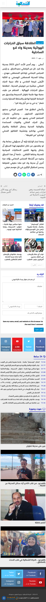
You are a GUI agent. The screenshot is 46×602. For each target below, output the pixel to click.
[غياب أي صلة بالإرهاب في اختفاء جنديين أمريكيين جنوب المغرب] (34, 245)
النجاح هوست (22, 597)
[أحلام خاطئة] (23, 505)
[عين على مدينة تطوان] (23, 428)
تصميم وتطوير (35, 597)
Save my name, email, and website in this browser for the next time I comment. (23, 323)
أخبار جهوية (40, 42)
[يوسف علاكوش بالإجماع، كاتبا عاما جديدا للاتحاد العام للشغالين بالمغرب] (12, 245)
